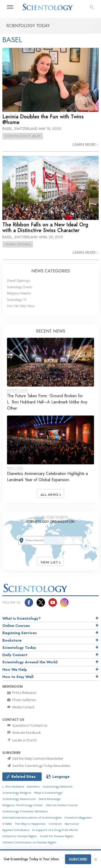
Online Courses (16, 625)
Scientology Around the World (29, 662)
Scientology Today (19, 647)
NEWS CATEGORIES (50, 271)
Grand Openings (18, 280)
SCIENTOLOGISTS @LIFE (22, 136)
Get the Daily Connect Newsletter (37, 758)
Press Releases (24, 692)
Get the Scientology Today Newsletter (40, 765)
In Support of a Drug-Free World (55, 830)
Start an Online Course (62, 805)
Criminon (55, 824)
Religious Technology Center (22, 805)
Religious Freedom (19, 293)
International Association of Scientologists (32, 817)
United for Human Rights (19, 836)
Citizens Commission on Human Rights (29, 842)
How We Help (14, 669)
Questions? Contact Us (29, 725)
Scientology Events (19, 287)
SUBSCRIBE (78, 859)
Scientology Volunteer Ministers (25, 811)
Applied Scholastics (15, 830)
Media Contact (22, 707)
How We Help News (20, 305)
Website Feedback (26, 732)
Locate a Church (24, 740)
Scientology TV (17, 299)
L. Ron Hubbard (13, 786)
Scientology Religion (16, 793)
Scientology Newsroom (19, 799)
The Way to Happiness (30, 824)
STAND (7, 824)
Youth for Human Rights (56, 836)
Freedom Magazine (78, 817)
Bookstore (11, 640)
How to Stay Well (17, 676)
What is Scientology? (21, 618)
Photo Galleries (23, 699)
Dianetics (33, 786)
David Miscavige (50, 799)
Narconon (72, 824)
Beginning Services (19, 632)
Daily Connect (14, 654)
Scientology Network (58, 786)
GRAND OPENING (17, 244)
